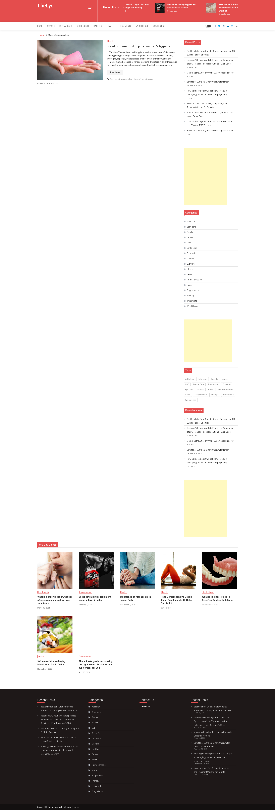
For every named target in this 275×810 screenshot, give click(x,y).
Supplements (193, 290)
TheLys (45, 6)
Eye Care (191, 264)
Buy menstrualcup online (121, 79)
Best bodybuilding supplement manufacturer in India (95, 598)
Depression (83, 26)
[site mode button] (208, 26)
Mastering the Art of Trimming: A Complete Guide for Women (210, 75)
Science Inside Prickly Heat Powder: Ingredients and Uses (210, 132)
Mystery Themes (71, 807)
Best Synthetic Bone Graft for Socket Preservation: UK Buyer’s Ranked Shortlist (230, 7)
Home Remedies (194, 280)
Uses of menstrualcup (144, 79)
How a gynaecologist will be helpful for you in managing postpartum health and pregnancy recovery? (207, 94)
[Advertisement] (205, 176)
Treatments (124, 26)
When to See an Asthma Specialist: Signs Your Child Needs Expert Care (210, 114)
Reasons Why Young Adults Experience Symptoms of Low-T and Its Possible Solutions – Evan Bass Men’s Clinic (210, 64)
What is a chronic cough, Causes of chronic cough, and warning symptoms (127, 7)
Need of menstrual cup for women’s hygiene (138, 46)
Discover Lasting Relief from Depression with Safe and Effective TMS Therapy (209, 123)
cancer (51, 26)
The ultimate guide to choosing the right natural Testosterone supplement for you (95, 664)
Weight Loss (142, 26)
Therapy (190, 295)
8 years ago (166, 11)
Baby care (191, 227)
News (189, 285)
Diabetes (97, 26)
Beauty (190, 232)
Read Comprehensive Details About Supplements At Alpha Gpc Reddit (176, 600)
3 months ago (218, 14)
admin (55, 83)
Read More (115, 72)
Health (110, 26)
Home (40, 26)
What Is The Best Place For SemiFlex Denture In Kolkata (217, 598)
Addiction (191, 221)
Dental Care (65, 26)
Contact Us (159, 26)
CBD (189, 243)
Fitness (190, 269)
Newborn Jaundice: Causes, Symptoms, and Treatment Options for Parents (207, 105)
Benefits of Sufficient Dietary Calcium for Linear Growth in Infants (208, 84)
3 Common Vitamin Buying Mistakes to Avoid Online (51, 663)
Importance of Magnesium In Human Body (135, 598)
